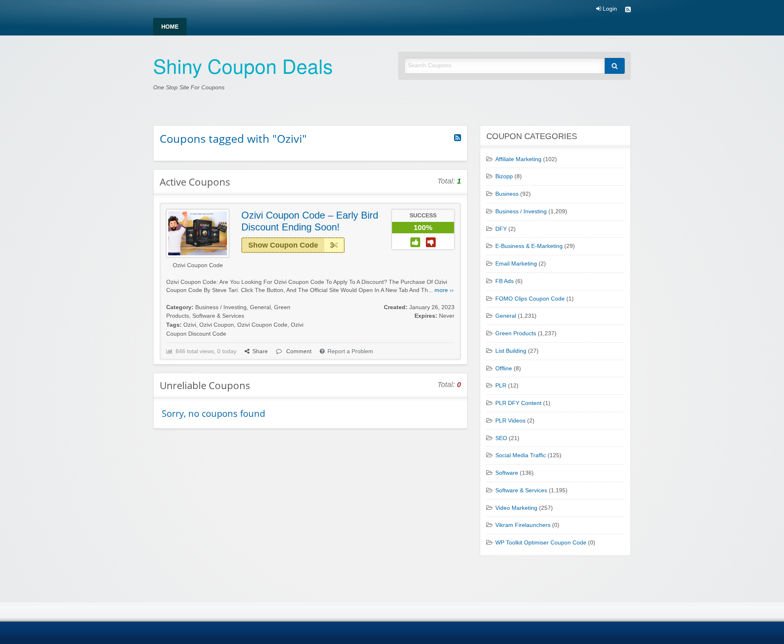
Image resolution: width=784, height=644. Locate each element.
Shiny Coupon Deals (243, 65)
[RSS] (628, 10)
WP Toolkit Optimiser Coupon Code (540, 543)
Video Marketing (516, 508)
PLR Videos (510, 421)
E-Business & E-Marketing (529, 246)
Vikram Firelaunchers (522, 525)
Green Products (515, 333)
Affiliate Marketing (518, 159)
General (260, 307)
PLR (500, 386)
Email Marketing (516, 264)
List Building (510, 351)
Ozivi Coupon (216, 325)
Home (169, 27)
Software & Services (218, 316)
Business (507, 194)
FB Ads (504, 281)
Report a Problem (350, 351)
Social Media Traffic (520, 455)
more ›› (444, 290)
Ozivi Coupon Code (198, 265)
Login (609, 9)
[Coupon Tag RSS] (457, 138)
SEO (501, 438)
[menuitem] (170, 26)
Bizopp (504, 176)
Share (260, 351)
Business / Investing (221, 307)
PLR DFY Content (518, 403)
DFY (501, 229)
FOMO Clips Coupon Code (530, 299)
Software (506, 473)
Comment (298, 351)
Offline (503, 368)
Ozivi (189, 325)
